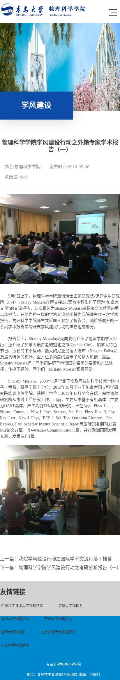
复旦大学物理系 (13, 632)
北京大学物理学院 (15, 619)
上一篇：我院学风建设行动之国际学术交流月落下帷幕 (56, 558)
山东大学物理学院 (15, 645)
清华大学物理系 (70, 606)
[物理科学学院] (44, 15)
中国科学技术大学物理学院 (22, 606)
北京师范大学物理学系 (58, 632)
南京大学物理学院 (58, 619)
